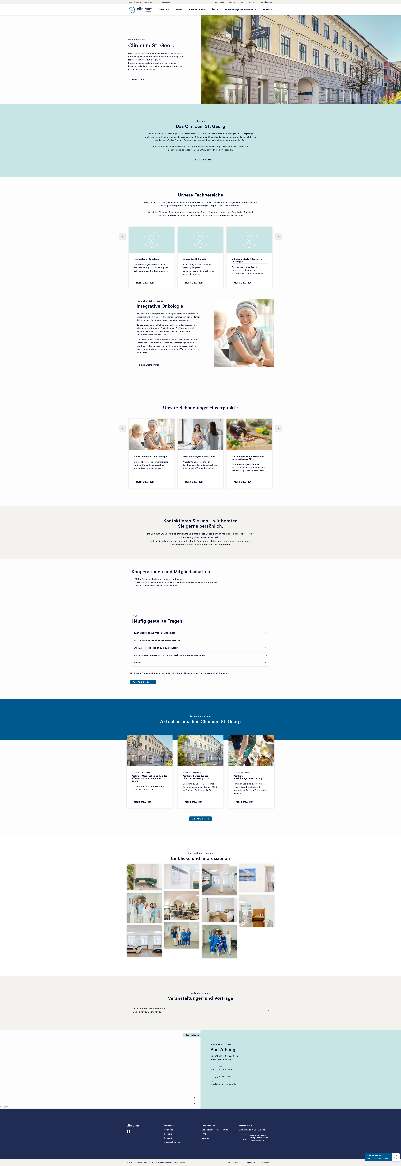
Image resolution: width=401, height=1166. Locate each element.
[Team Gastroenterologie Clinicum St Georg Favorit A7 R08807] (219, 941)
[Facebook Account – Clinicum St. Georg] (129, 1131)
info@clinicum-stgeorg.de (223, 1084)
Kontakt (267, 9)
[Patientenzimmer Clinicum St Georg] (219, 910)
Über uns (164, 9)
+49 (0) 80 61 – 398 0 (221, 1069)
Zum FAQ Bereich (141, 682)
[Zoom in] (194, 1097)
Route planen (192, 1035)
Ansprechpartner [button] (265, 2)
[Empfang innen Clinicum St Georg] (219, 879)
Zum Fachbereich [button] (149, 365)
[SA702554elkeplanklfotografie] (144, 941)
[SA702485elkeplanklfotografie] (256, 911)
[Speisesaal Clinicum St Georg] (181, 905)
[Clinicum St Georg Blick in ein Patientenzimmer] (256, 878)
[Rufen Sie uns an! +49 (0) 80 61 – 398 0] (396, 1156)
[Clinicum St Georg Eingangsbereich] (144, 877)
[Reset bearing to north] (194, 1103)
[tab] (209, 1106)
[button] (181, 1142)
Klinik (179, 9)
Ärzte (214, 9)
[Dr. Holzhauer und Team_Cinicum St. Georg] (144, 908)
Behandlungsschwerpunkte (240, 9)
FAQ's (251, 2)
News (242, 2)
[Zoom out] (194, 1100)
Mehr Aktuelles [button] (199, 819)
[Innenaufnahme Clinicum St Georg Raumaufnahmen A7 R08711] (181, 876)
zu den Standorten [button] (201, 159)
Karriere (232, 2)
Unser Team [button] (137, 79)
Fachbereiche (197, 9)
